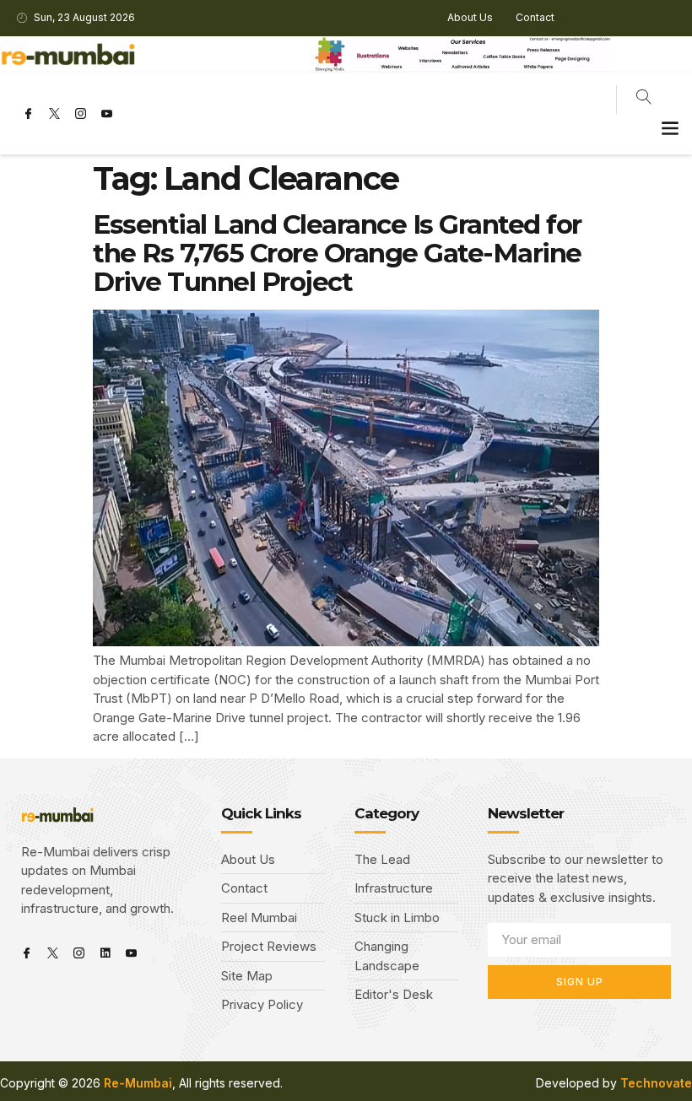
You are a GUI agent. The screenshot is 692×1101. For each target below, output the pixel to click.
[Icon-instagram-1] (80, 114)
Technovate (656, 1083)
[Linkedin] (105, 952)
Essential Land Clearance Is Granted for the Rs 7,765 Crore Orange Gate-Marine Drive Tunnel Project (337, 253)
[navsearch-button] (643, 99)
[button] (670, 128)
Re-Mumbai (138, 1083)
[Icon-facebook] (28, 114)
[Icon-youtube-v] (106, 114)
